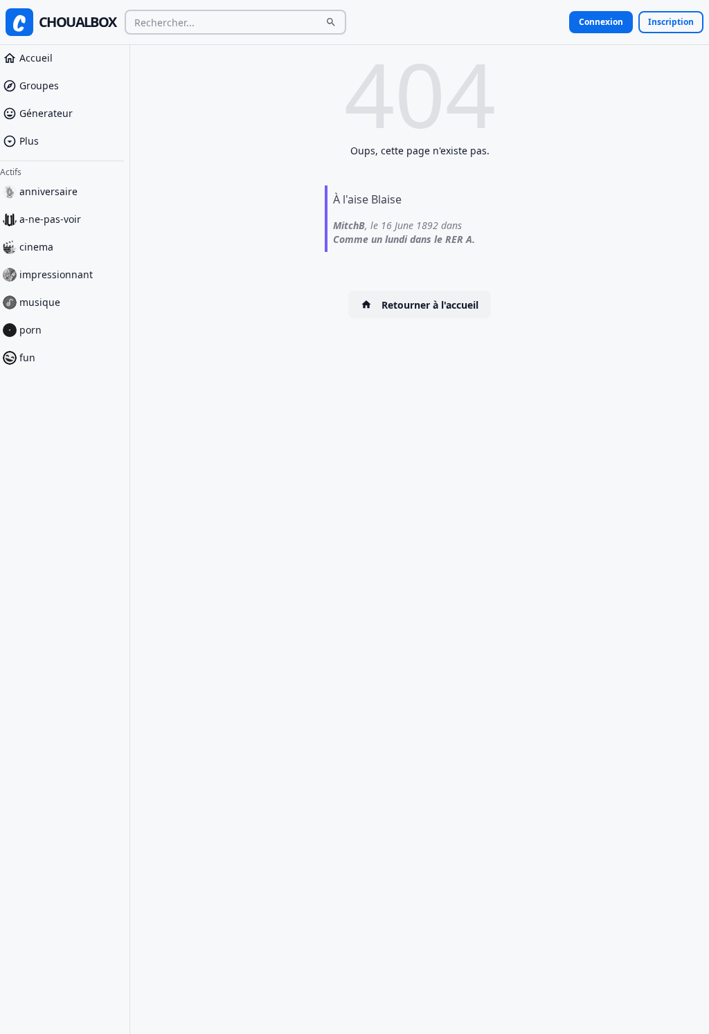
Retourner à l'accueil (430, 304)
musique (39, 302)
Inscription (671, 22)
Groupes (39, 85)
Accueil (36, 57)
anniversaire (48, 191)
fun (27, 357)
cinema (36, 246)
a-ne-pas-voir (50, 219)
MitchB (349, 225)
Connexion (601, 22)
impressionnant (56, 274)
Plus (29, 140)
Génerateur (46, 113)
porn (30, 329)
